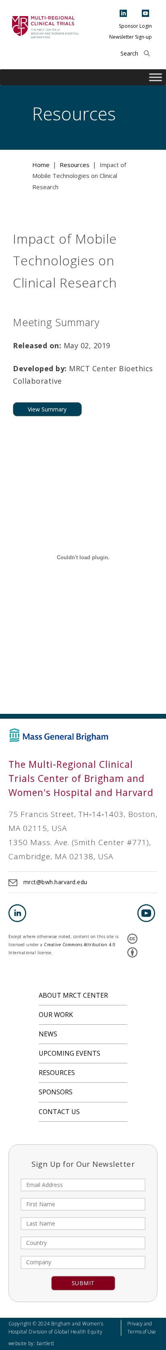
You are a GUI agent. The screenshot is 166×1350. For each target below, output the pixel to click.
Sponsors (56, 1091)
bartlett (45, 1343)
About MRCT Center (73, 995)
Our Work (56, 1014)
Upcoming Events (69, 1053)
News (48, 1034)
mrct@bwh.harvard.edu (55, 882)
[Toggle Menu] (155, 77)
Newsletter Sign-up (130, 36)
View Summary (47, 409)
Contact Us (59, 1111)
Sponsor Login (135, 26)
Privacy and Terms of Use (141, 1327)
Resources (57, 1072)
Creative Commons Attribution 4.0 (79, 944)
